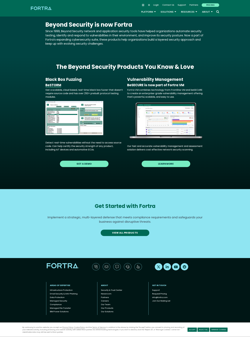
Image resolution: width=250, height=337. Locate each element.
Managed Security (58, 300)
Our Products (107, 308)
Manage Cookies (219, 329)
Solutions (168, 11)
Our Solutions (107, 311)
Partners (194, 4)
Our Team (105, 304)
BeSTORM (53, 85)
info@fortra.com (160, 297)
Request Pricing (159, 293)
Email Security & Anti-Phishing (64, 293)
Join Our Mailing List (161, 300)
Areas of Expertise (60, 285)
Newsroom (106, 293)
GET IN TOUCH (159, 285)
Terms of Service (99, 327)
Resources (189, 11)
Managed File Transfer (60, 308)
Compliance (56, 304)
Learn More (166, 163)
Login (156, 4)
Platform (148, 11)
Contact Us (168, 4)
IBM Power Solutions (59, 311)
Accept (192, 329)
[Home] (42, 8)
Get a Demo (84, 163)
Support (182, 4)
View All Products (125, 232)
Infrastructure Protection (61, 290)
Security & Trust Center (111, 290)
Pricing (210, 5)
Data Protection (57, 297)
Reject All (203, 329)
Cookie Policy (79, 327)
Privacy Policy (67, 327)
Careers (105, 300)
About (207, 11)
